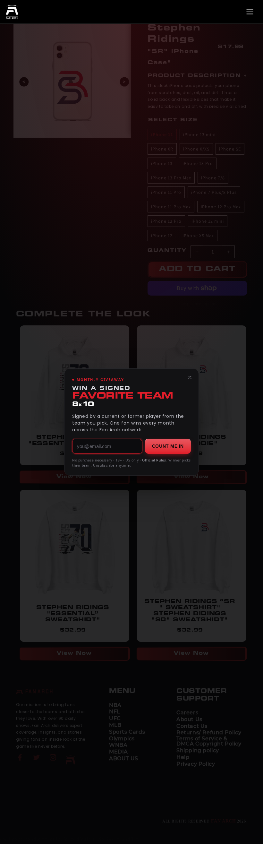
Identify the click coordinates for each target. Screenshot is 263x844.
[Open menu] (249, 11)
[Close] (189, 377)
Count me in (168, 446)
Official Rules (154, 460)
